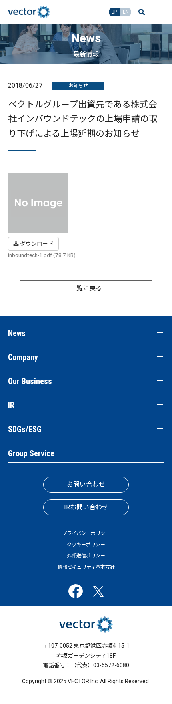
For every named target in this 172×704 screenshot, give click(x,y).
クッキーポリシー (86, 544)
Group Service (31, 453)
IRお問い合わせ (86, 507)
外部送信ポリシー (86, 556)
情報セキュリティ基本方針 (86, 567)
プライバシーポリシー (86, 533)
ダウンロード (36, 244)
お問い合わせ (86, 484)
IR (11, 405)
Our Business (30, 381)
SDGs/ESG (25, 429)
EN (126, 12)
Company (23, 357)
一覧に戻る (86, 288)
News (17, 333)
